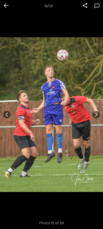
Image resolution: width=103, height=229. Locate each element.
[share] (85, 6)
